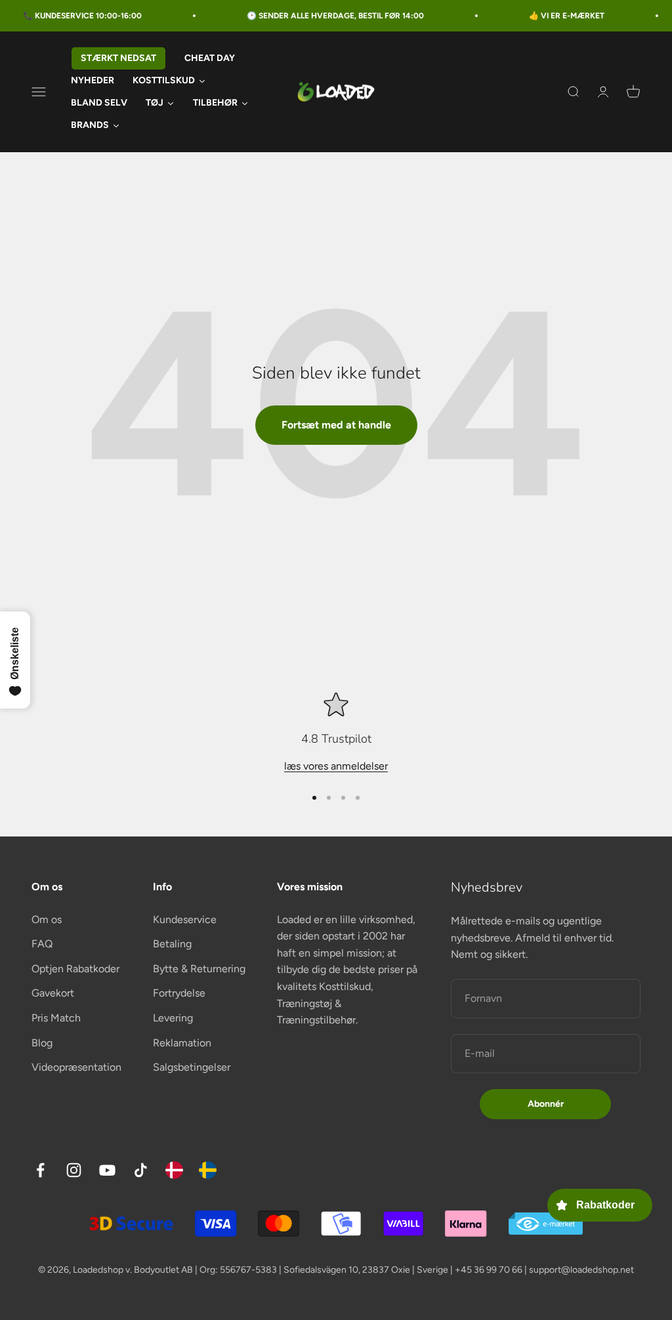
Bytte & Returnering (199, 968)
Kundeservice (185, 919)
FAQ (42, 944)
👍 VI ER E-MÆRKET (549, 15)
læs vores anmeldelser (336, 766)
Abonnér (546, 1103)
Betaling (172, 944)
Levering (173, 1018)
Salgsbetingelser (191, 1067)
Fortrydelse (179, 993)
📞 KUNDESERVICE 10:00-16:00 (65, 15)
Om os (47, 919)
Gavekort (53, 993)
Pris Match (56, 1018)
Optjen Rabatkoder (75, 968)
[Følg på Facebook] (40, 1170)
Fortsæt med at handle (336, 425)
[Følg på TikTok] (141, 1170)
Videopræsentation (76, 1067)
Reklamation (182, 1043)
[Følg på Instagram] (74, 1170)
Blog (42, 1043)
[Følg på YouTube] (107, 1170)
